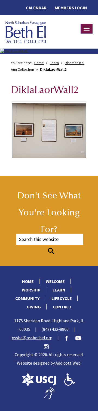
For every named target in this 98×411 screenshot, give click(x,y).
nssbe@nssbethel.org (32, 337)
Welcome (55, 281)
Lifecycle (61, 298)
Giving (34, 306)
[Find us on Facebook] (69, 337)
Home (39, 62)
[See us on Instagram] (49, 346)
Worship (31, 290)
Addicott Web (68, 363)
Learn (54, 62)
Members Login (71, 7)
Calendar (36, 7)
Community (27, 298)
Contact (62, 306)
